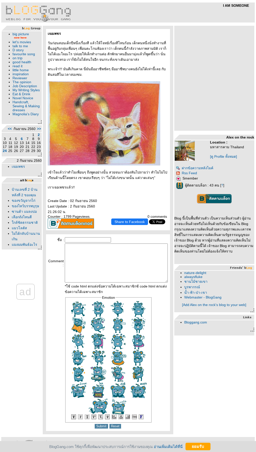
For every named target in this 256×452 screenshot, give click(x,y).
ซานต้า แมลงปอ (24, 212)
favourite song (23, 54)
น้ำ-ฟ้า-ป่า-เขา (195, 292)
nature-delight (195, 273)
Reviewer (19, 78)
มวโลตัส (19, 228)
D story (18, 50)
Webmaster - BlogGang (203, 297)
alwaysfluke (193, 277)
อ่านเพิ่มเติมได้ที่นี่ (168, 446)
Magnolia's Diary (25, 114)
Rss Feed (189, 173)
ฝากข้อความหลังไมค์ (197, 168)
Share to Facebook (129, 222)
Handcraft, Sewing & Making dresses (26, 106)
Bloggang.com (195, 322)
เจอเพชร (18, 166)
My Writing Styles (26, 90)
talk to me (20, 46)
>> (39, 129)
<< (10, 129)
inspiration (20, 74)
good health (21, 62)
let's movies (21, 42)
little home (20, 70)
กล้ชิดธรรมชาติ (25, 222)
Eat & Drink (21, 94)
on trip (17, 58)
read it (17, 66)
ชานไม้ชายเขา (196, 282)
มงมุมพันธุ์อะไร (24, 244)
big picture (20, 34)
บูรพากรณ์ (192, 287)
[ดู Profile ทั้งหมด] (223, 156)
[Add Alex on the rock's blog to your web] (214, 305)
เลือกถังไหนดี (22, 217)
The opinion (21, 82)
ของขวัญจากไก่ (23, 200)
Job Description (24, 86)
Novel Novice (22, 98)
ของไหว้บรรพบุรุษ (25, 206)
